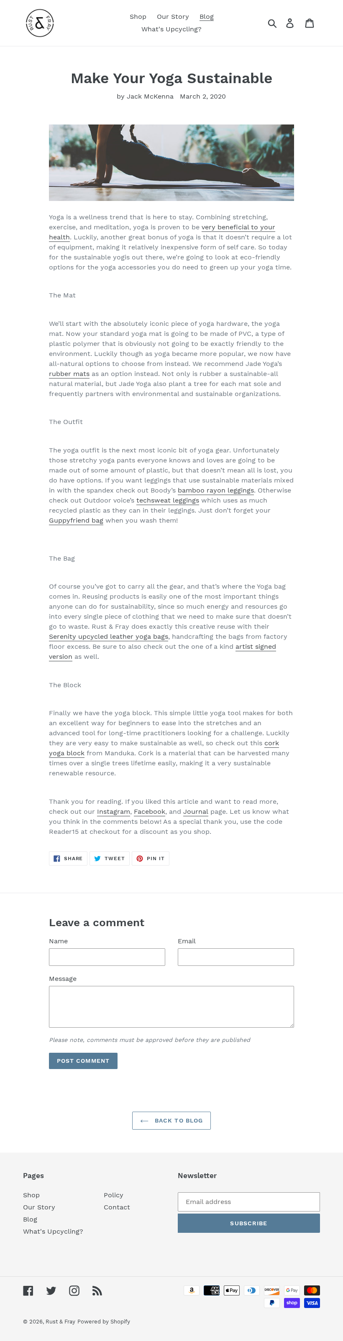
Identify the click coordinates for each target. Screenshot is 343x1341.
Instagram (113, 811)
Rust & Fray (60, 1321)
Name (58, 941)
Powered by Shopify (103, 1321)
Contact (117, 1207)
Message (63, 979)
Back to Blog (178, 1120)
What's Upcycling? (53, 1231)
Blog (30, 1219)
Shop (31, 1195)
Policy (113, 1195)
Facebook (149, 811)
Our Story (39, 1207)
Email (187, 941)
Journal (195, 811)
